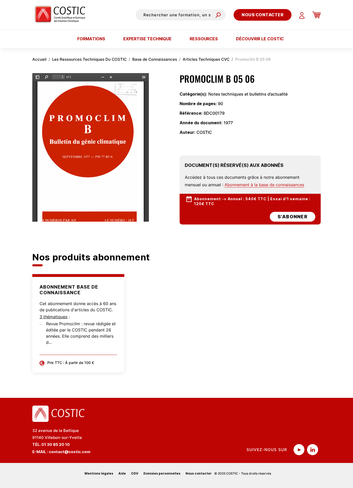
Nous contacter (262, 14)
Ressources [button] (204, 38)
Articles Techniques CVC (206, 59)
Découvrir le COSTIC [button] (260, 38)
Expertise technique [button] (147, 38)
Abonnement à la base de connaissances (264, 184)
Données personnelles (161, 473)
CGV (134, 473)
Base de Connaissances (154, 59)
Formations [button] (91, 38)
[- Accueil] (62, 14)
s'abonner (293, 216)
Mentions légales (99, 473)
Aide (122, 473)
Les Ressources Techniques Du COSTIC (89, 59)
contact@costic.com (69, 451)
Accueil (39, 59)
